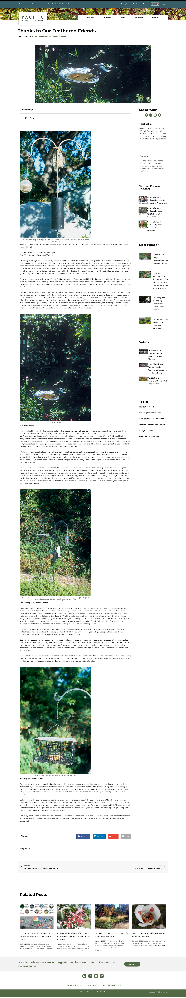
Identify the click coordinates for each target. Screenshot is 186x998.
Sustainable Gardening (149, 437)
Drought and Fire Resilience (151, 419)
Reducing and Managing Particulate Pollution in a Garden (159, 304)
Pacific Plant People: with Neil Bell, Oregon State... (157, 381)
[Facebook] (146, 115)
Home (20, 37)
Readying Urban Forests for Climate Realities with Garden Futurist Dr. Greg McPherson (74, 936)
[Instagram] (150, 115)
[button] (91, 18)
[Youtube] (155, 115)
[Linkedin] (159, 115)
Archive (28, 37)
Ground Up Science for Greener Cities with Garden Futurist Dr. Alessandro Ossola (36, 936)
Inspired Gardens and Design (152, 425)
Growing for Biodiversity (149, 413)
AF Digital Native (161, 992)
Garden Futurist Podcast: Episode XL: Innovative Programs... (157, 200)
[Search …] (164, 4)
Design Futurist (146, 431)
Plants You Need (146, 407)
